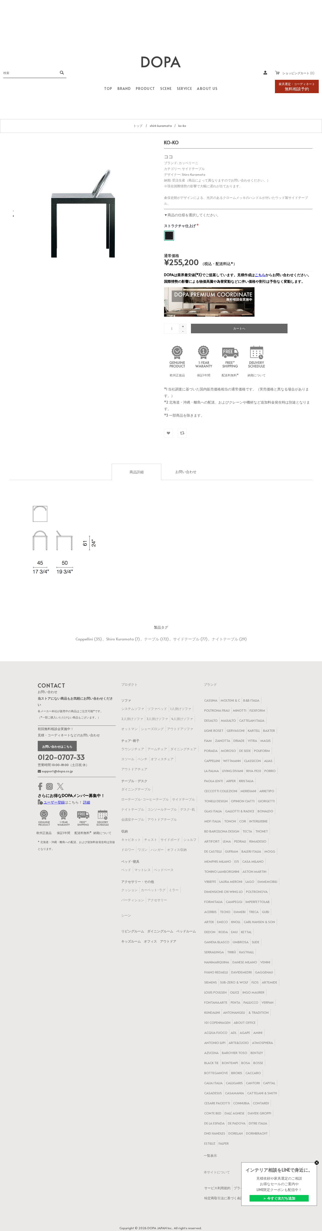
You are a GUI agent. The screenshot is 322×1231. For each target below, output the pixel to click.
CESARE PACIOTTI (217, 1103)
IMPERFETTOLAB (258, 901)
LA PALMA (211, 771)
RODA (223, 932)
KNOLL (235, 922)
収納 (124, 831)
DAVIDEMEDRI (241, 972)
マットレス (142, 869)
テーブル (151, 638)
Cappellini (84, 638)
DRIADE (239, 740)
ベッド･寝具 (130, 861)
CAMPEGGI (234, 901)
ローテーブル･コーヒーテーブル (145, 799)
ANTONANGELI (234, 1012)
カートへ (239, 328)
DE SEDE (245, 750)
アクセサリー (157, 900)
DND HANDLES (214, 1133)
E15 (236, 861)
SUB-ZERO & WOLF (234, 982)
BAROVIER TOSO (234, 1053)
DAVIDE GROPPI (259, 1113)
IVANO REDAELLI (216, 972)
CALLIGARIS (234, 1083)
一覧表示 (210, 1155)
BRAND (124, 88)
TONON (230, 821)
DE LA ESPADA (214, 1123)
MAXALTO (228, 720)
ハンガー (157, 849)
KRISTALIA (246, 781)
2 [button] (13, 216)
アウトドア (168, 941)
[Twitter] (60, 786)
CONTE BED (212, 1113)
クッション (129, 890)
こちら (260, 274)
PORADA (211, 750)
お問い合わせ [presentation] (185, 471)
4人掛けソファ (182, 718)
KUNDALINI (212, 1012)
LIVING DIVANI (232, 771)
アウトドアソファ (180, 729)
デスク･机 (187, 809)
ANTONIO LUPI (214, 1042)
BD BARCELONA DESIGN (221, 831)
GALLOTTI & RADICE (239, 811)
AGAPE (245, 1032)
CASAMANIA (234, 1093)
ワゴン (142, 849)
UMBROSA (241, 942)
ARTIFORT (212, 841)
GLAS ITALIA (213, 811)
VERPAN (267, 1002)
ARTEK (209, 922)
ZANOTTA (222, 740)
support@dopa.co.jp (57, 771)
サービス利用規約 (217, 1188)
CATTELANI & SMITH (262, 1093)
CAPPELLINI (212, 760)
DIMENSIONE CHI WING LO (223, 891)
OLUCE (234, 992)
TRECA (254, 912)
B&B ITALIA (251, 700)
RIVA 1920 (253, 771)
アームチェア (157, 749)
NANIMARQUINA (216, 962)
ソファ (126, 700)
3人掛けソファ (157, 718)
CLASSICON (252, 760)
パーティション (132, 900)
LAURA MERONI (230, 881)
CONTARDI (261, 1103)
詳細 (86, 802)
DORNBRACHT (257, 1133)
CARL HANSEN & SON (259, 922)
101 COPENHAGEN (217, 1022)
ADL (233, 1032)
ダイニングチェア (183, 749)
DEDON (209, 932)
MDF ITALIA (212, 821)
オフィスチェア (162, 759)
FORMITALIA (213, 901)
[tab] (136, 472)
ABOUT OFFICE (245, 1022)
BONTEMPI (230, 1063)
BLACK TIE (211, 1063)
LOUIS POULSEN (215, 992)
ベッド (126, 869)
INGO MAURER (253, 992)
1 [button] (13, 210)
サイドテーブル (186, 638)
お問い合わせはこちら (57, 746)
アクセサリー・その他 (137, 881)
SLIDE (255, 942)
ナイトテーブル (225, 638)
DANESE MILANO (244, 962)
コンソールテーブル (162, 809)
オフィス (150, 941)
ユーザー (265, 73)
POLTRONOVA (257, 891)
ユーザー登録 (54, 802)
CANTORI (253, 1083)
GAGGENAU (264, 972)
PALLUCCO (251, 1002)
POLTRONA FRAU (217, 710)
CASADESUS (213, 1093)
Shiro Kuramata (120, 638)
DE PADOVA (237, 1123)
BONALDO (265, 811)
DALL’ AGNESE (235, 1113)
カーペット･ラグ (153, 890)
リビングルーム (132, 931)
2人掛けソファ (132, 718)
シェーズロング (152, 729)
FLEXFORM (257, 710)
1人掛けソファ (180, 708)
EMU (234, 932)
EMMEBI (240, 912)
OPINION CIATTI (243, 801)
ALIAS (268, 760)
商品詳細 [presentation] (137, 471)
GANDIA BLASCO (216, 942)
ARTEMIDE (269, 982)
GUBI (265, 912)
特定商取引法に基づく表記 (224, 1198)
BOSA (245, 1063)
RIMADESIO (257, 841)
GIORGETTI (266, 801)
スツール (127, 759)
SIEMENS (210, 982)
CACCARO (253, 1073)
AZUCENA (211, 1053)
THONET (261, 831)
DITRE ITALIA (258, 1123)
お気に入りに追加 (168, 433)
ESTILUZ (209, 1143)
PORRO (270, 771)
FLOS (255, 982)
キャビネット (131, 839)
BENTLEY (257, 1053)
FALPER (224, 1143)
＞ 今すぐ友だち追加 (279, 1198)
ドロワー (127, 849)
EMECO (222, 922)
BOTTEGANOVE (216, 1073)
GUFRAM (231, 851)
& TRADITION (258, 1012)
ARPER (231, 781)
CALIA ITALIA (213, 1083)
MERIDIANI (248, 791)
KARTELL (254, 730)
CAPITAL (269, 1083)
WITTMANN (232, 760)
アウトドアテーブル (162, 819)
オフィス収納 (177, 849)
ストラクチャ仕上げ (180, 225)
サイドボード (170, 839)
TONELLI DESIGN (216, 801)
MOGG (269, 851)
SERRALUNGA (214, 952)
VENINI (265, 962)
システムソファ (132, 708)
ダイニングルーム (160, 931)
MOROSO (228, 750)
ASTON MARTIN (254, 871)
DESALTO (211, 720)
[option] (84, 213)
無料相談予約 (297, 86)
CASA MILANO (253, 861)
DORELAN (235, 1133)
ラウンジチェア (132, 749)
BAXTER (269, 730)
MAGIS (265, 740)
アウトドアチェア (134, 769)
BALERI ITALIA (251, 851)
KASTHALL (246, 952)
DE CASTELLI (213, 851)
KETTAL (246, 932)
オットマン (129, 729)
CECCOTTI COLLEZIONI (220, 791)
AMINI (257, 1032)
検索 (61, 73)
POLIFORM (262, 750)
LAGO (250, 881)
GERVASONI (236, 730)
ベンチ (142, 759)
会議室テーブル (132, 819)
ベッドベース (164, 869)
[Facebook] (40, 786)
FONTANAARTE (215, 1002)
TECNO (225, 912)
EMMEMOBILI (267, 881)
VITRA (252, 740)
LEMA (227, 841)
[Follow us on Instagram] (50, 786)
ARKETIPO (266, 791)
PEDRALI (240, 841)
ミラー (174, 890)
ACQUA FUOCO (215, 1032)
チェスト (150, 839)
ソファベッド (157, 708)
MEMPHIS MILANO (217, 861)
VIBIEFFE (210, 881)
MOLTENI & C (230, 700)
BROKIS (236, 1073)
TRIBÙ (231, 952)
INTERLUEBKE (258, 821)
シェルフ (189, 839)
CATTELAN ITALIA (251, 720)
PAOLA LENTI (213, 781)
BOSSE (258, 1063)
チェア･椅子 (130, 740)
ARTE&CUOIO (239, 1042)
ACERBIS (210, 912)
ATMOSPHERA (262, 1042)
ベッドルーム (186, 931)
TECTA (247, 831)
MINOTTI (239, 710)
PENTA (235, 1002)
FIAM (208, 740)
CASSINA (210, 700)
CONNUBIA (241, 1103)
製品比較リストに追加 (182, 433)
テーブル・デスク (134, 781)
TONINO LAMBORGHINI (221, 871)
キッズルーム (131, 941)
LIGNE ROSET (213, 730)
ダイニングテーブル (136, 789)
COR (242, 821)
